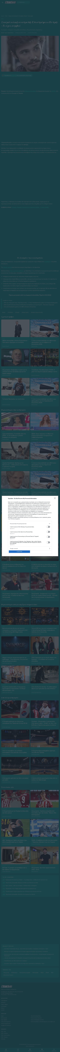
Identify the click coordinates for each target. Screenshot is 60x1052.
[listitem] (30, 523)
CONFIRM (19, 551)
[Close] (55, 498)
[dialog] (30, 526)
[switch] (48, 527)
